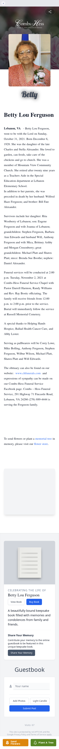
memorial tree (43, 438)
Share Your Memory (21, 652)
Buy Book (34, 601)
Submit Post (29, 708)
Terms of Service (38, 734)
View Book (16, 601)
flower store (41, 444)
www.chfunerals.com (27, 373)
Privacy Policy (20, 734)
